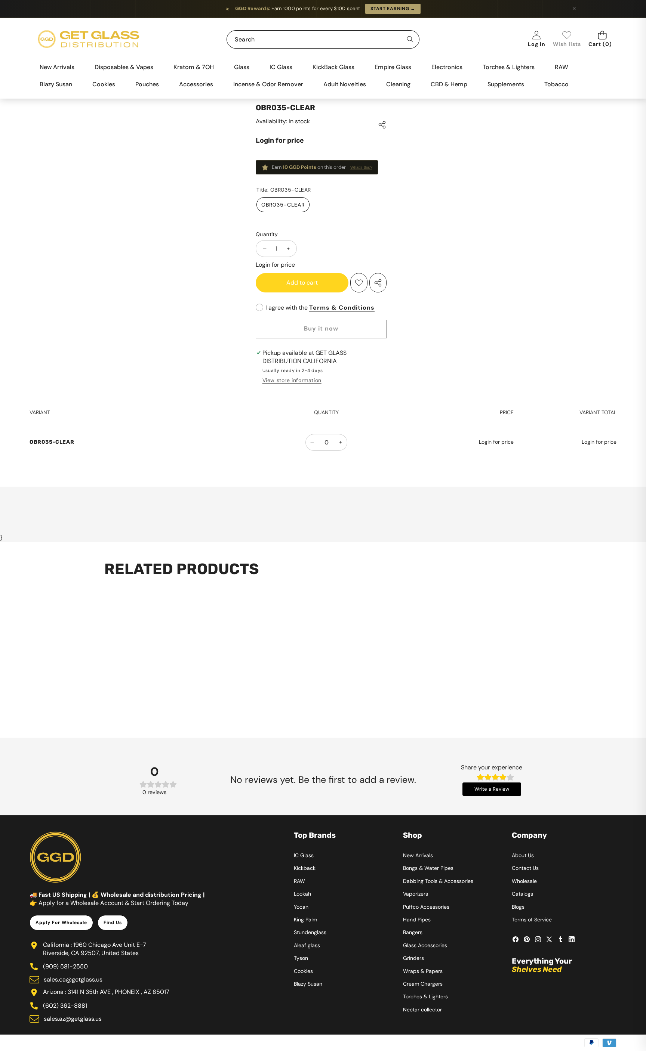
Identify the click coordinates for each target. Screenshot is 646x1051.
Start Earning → (392, 9)
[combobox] (322, 39)
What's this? (361, 167)
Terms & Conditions (342, 307)
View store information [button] (292, 380)
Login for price (280, 140)
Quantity (267, 234)
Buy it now (321, 328)
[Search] (410, 39)
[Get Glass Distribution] (89, 39)
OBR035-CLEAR (283, 204)
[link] (567, 39)
